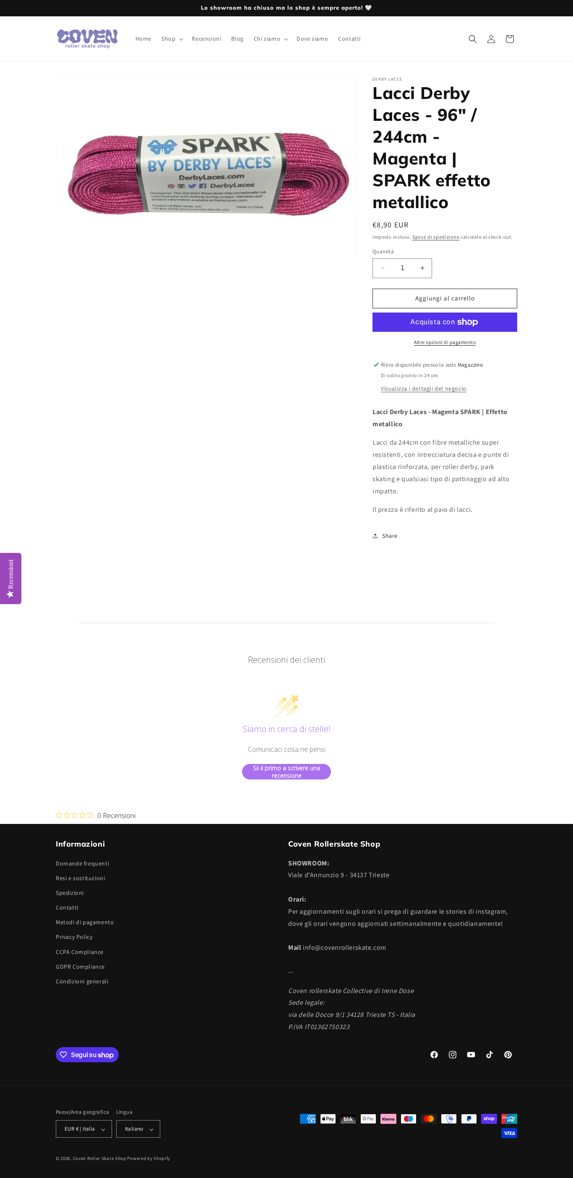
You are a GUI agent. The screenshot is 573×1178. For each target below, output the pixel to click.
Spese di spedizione (435, 237)
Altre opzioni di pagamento (445, 342)
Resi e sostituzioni (80, 877)
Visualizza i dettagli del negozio (423, 388)
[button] (171, 38)
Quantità (383, 251)
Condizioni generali (82, 981)
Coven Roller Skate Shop (99, 1159)
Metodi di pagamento (85, 922)
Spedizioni (70, 892)
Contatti (67, 907)
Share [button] (390, 535)
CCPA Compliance (80, 951)
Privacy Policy (74, 937)
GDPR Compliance (80, 966)
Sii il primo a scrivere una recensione (286, 771)
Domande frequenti (82, 863)
